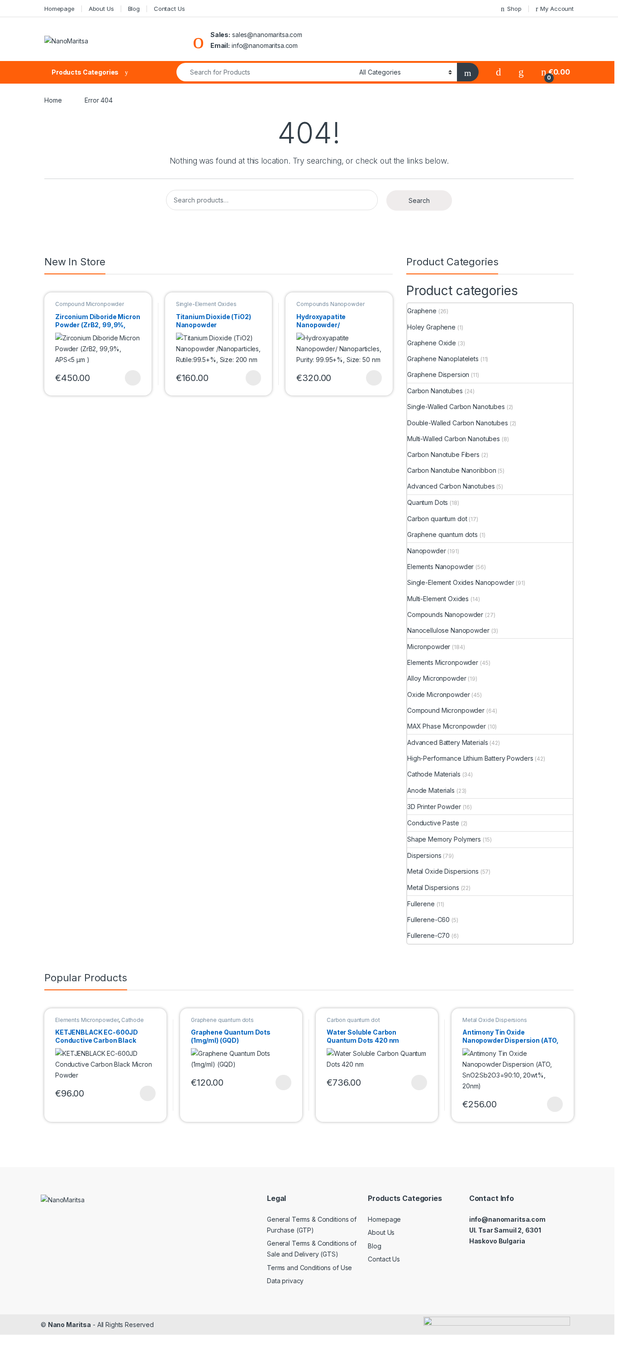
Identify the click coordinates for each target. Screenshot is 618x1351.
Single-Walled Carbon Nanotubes (456, 406)
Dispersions (424, 855)
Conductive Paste (433, 823)
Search (419, 200)
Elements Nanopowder (440, 566)
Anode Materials (431, 790)
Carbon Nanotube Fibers (443, 454)
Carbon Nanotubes (435, 391)
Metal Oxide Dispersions (443, 871)
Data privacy (285, 1281)
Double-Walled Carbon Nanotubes (457, 423)
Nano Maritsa (69, 1324)
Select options (130, 378)
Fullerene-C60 (428, 919)
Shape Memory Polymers (444, 839)
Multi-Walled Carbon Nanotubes (453, 438)
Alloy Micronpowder (436, 678)
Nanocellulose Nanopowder (448, 630)
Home (53, 100)
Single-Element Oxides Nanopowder (206, 307)
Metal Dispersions (433, 887)
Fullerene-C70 (428, 935)
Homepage (59, 8)
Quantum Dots (427, 502)
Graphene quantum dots (442, 534)
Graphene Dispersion (438, 374)
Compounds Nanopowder (330, 304)
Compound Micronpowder (89, 304)
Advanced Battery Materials (447, 742)
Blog (134, 8)
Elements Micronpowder (442, 662)
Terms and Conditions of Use (309, 1267)
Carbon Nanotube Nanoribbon (451, 470)
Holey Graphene (431, 327)
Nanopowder (426, 551)
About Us (101, 8)
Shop (514, 8)
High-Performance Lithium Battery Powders (470, 758)
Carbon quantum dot (437, 519)
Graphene (422, 311)
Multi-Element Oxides (438, 599)
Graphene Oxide (431, 343)
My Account (557, 8)
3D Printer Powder (434, 806)
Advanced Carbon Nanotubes (451, 486)
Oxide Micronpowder (438, 694)
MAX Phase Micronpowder (446, 726)
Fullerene (421, 904)
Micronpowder (428, 646)
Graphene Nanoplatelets (443, 358)
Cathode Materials (434, 774)
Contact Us (169, 8)
